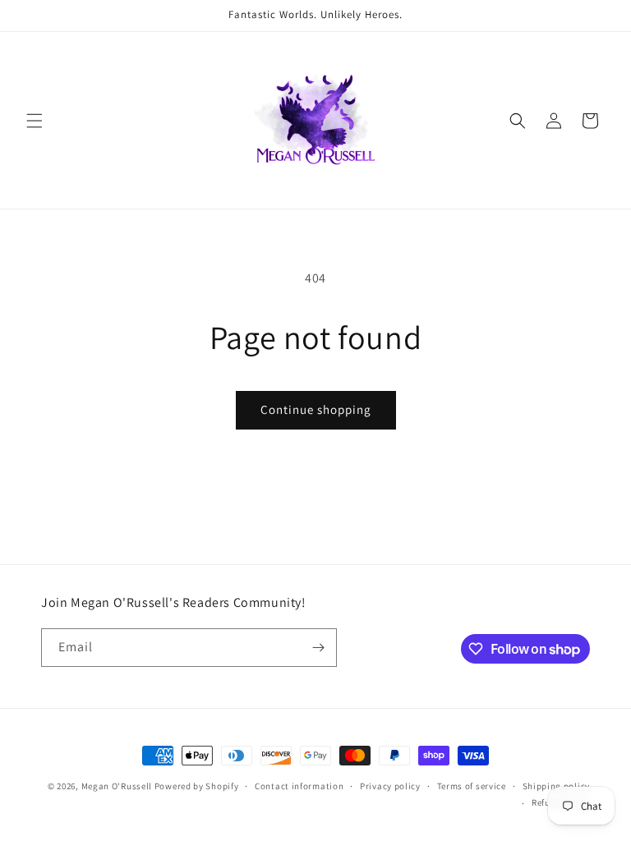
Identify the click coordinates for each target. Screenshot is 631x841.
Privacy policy (390, 786)
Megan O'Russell (117, 786)
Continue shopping (315, 409)
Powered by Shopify (196, 786)
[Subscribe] (318, 647)
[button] (34, 121)
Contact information (299, 786)
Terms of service (471, 786)
